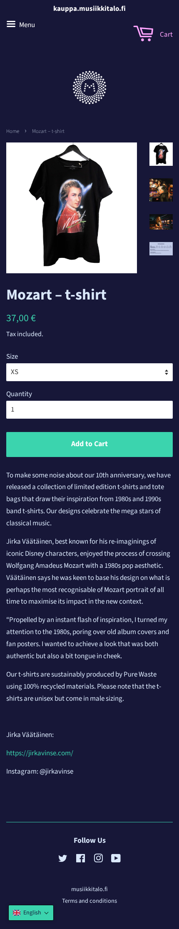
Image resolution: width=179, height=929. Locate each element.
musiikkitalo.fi (89, 889)
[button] (31, 912)
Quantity (19, 394)
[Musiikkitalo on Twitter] (62, 860)
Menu (26, 25)
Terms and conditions (89, 901)
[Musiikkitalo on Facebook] (80, 860)
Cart (166, 35)
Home (12, 131)
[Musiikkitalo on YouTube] (116, 860)
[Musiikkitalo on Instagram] (98, 860)
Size (12, 357)
